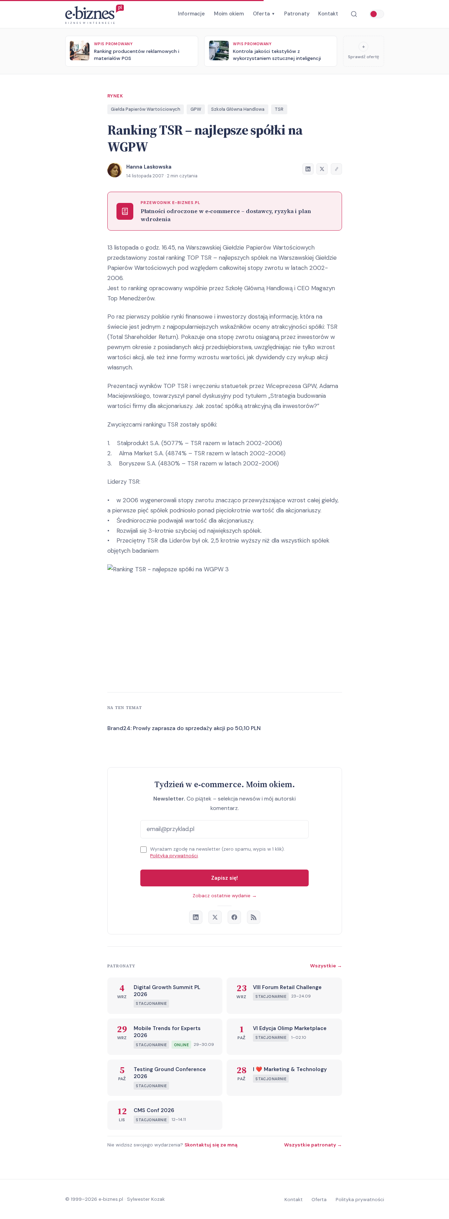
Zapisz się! (224, 877)
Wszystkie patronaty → (313, 1145)
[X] (215, 917)
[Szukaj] (354, 14)
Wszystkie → (326, 965)
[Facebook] (234, 917)
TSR (279, 109)
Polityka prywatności (174, 856)
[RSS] (253, 917)
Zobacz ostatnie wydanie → (225, 896)
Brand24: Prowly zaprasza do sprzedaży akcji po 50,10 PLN (184, 728)
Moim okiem (229, 13)
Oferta (264, 13)
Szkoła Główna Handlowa (237, 109)
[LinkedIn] (195, 917)
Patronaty (296, 13)
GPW (195, 109)
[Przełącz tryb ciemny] (376, 14)
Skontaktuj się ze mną (211, 1145)
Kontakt (328, 13)
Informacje (191, 13)
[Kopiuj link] (336, 169)
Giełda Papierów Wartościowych (145, 109)
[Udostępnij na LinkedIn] (308, 169)
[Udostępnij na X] (322, 169)
